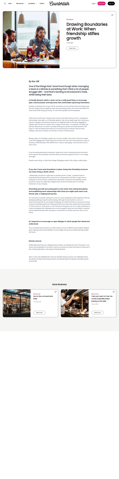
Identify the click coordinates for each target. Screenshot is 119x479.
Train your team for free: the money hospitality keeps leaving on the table (101, 298)
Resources (36, 294)
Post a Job (101, 3)
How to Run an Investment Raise (43, 297)
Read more (72, 48)
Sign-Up (111, 3)
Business (69, 19)
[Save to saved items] (56, 292)
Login (93, 3)
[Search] (5, 3)
